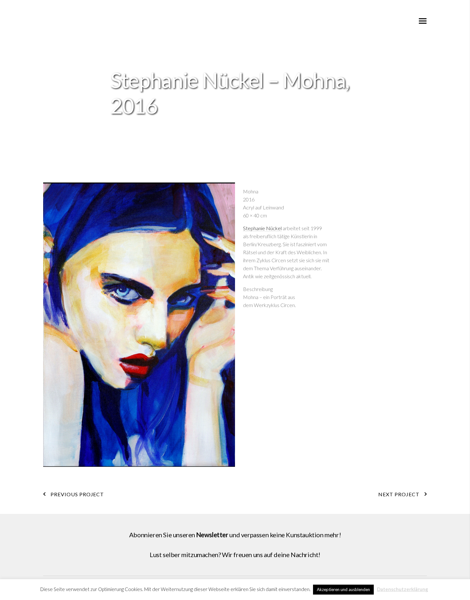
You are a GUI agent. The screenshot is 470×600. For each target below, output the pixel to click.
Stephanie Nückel (262, 228)
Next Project (398, 494)
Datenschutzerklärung (402, 589)
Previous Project (77, 494)
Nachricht (304, 554)
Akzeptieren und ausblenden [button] (343, 589)
